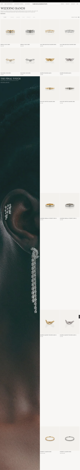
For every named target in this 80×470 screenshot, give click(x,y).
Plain (23, 17)
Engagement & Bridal (18, 3)
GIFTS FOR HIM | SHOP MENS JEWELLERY (7, 1)
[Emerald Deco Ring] (10, 31)
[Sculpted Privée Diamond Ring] (50, 88)
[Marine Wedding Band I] (50, 60)
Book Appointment (8, 3)
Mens (34, 17)
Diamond (18, 17)
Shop (2, 3)
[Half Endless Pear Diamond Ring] (50, 31)
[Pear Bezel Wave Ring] (10, 60)
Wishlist (67, 3)
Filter (5, 17)
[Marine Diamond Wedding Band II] (50, 322)
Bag (77, 3)
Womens (12, 17)
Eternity (29, 17)
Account (73, 3)
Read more (3, 13)
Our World (27, 3)
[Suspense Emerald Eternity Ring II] (50, 205)
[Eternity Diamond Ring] (50, 438)
